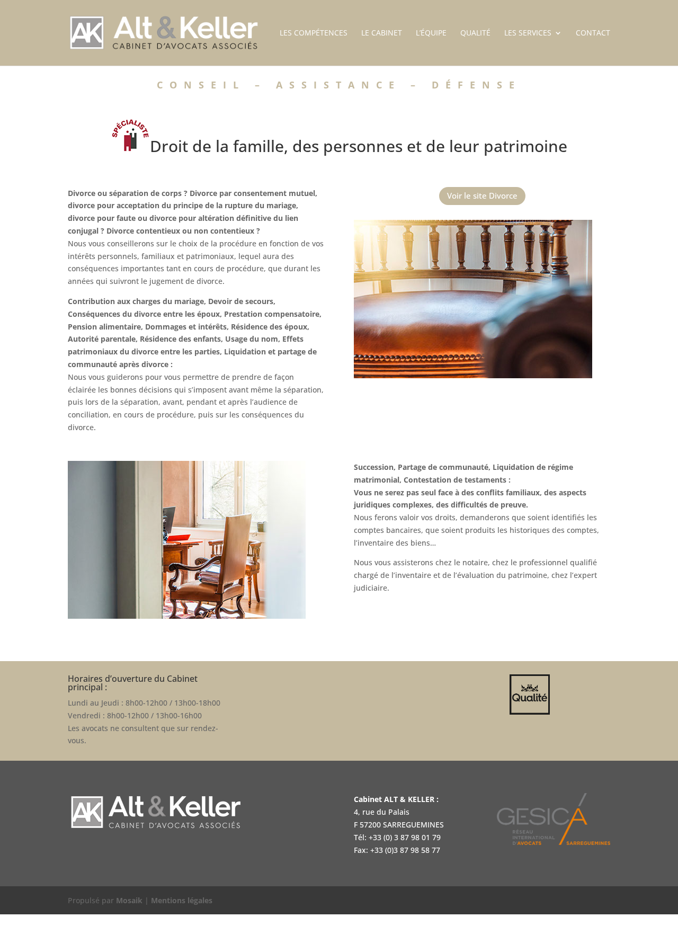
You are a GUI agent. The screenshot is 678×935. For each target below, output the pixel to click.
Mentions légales (181, 900)
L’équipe (431, 33)
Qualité (475, 33)
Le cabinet (381, 33)
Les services (527, 33)
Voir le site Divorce (482, 195)
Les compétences (313, 33)
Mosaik (129, 900)
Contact (593, 33)
